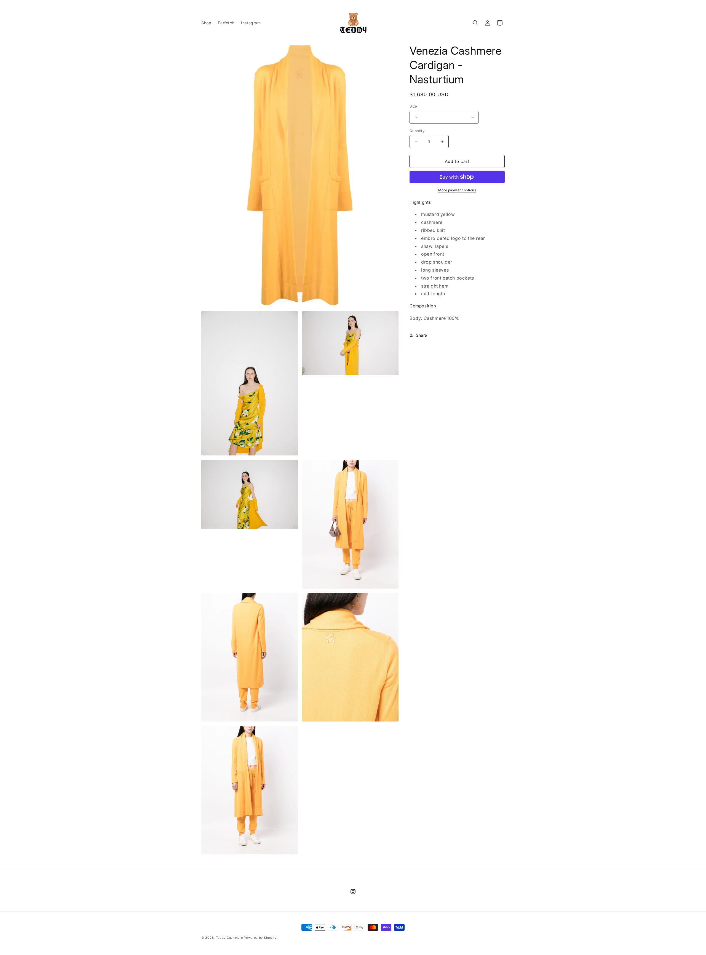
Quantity (417, 130)
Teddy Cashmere (229, 938)
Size (413, 106)
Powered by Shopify (260, 938)
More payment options (457, 190)
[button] (475, 23)
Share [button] (421, 335)
